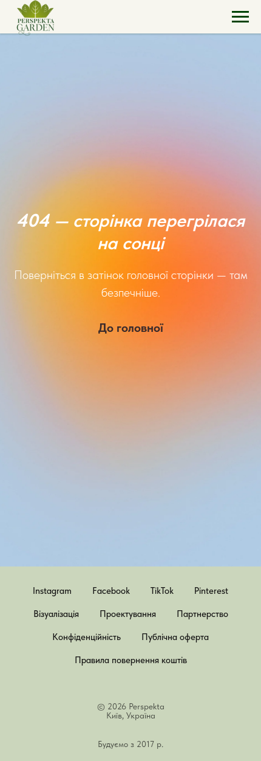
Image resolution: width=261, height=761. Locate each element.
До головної (130, 425)
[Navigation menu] (240, 17)
